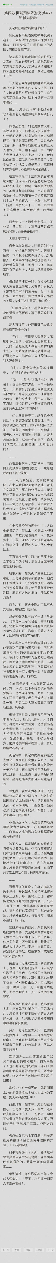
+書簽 (39, 1250)
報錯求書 (41, 5)
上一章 (6, 1250)
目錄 (28, 1250)
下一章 (50, 1250)
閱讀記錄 (49, 5)
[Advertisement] (28, 1216)
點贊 (17, 1250)
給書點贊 (32, 5)
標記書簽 (23, 5)
